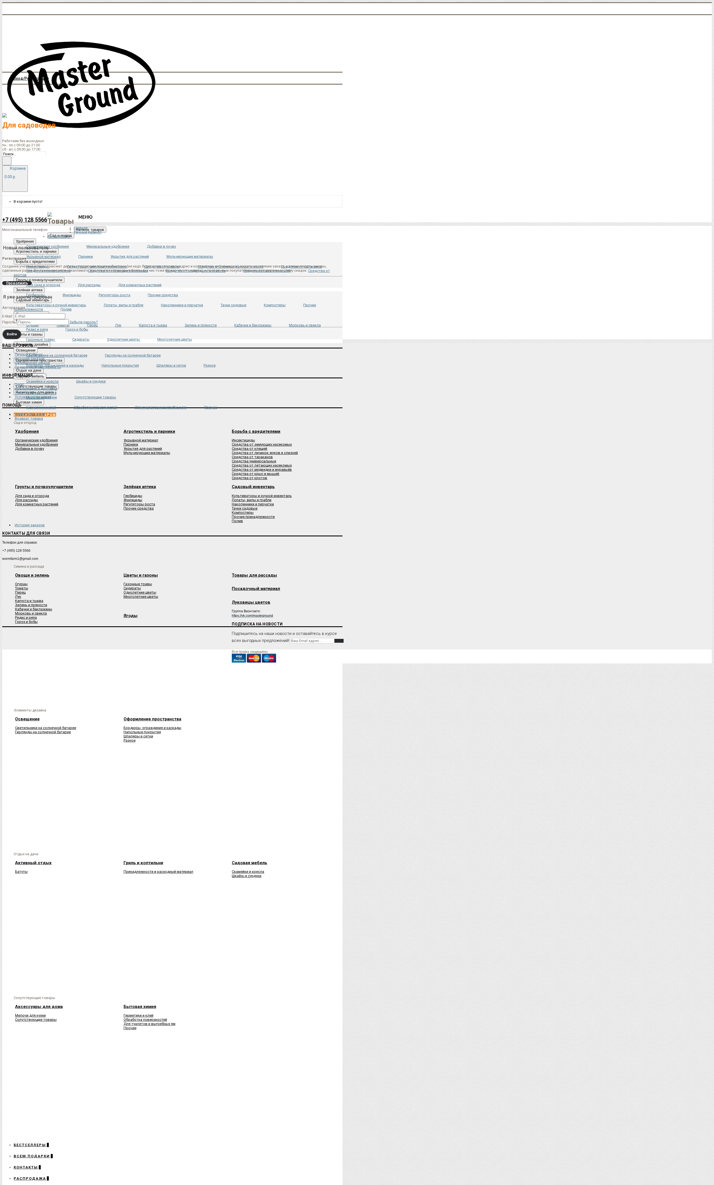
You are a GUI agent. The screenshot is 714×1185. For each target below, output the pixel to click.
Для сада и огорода (32, 496)
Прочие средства (139, 508)
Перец (20, 592)
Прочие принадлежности (253, 517)
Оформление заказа (32, 363)
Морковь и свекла (31, 613)
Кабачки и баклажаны (33, 609)
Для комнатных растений (36, 504)
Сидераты (132, 588)
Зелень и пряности (31, 605)
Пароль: (9, 322)
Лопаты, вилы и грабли (251, 500)
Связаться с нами (30, 414)
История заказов (30, 359)
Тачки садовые (244, 508)
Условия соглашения (33, 397)
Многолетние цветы (141, 596)
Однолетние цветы (140, 592)
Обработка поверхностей (145, 1019)
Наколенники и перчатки (253, 504)
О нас (19, 384)
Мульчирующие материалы (147, 453)
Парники (131, 444)
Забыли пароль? (83, 322)
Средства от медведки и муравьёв (262, 469)
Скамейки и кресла (248, 871)
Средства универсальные (254, 461)
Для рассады (26, 500)
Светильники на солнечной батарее (45, 728)
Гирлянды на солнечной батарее (43, 732)
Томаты (21, 588)
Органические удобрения (36, 440)
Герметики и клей (138, 1015)
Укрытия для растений (143, 448)
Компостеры (243, 512)
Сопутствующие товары (36, 1019)
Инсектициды (243, 440)
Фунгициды (133, 500)
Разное (130, 740)
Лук (18, 596)
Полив (237, 521)
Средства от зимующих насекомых (262, 444)
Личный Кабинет (29, 354)
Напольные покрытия (142, 732)
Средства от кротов (249, 478)
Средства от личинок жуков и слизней (265, 453)
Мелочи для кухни (30, 1015)
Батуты (21, 871)
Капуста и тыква (29, 601)
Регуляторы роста (139, 504)
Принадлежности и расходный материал (158, 871)
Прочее (130, 1028)
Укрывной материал (141, 440)
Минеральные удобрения (36, 444)
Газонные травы (138, 584)
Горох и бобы (26, 622)
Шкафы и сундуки (246, 876)
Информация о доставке (36, 388)
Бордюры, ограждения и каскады (152, 728)
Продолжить (17, 283)
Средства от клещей (249, 448)
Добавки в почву (29, 448)
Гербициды (133, 496)
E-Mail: (7, 316)
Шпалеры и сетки (138, 736)
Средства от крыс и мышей (255, 474)
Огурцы (21, 584)
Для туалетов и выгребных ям (149, 1024)
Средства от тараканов (252, 457)
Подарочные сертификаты (38, 367)
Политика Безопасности (36, 393)
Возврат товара (29, 418)
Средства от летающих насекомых (262, 465)
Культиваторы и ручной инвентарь (262, 496)
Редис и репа (26, 617)
